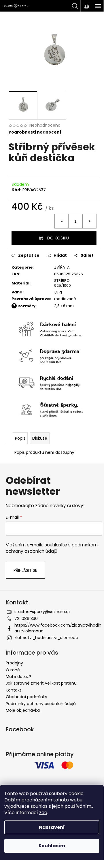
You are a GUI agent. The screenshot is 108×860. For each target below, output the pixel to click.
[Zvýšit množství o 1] (89, 221)
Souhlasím (52, 845)
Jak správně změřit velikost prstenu (41, 683)
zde (43, 812)
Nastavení (52, 827)
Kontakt (13, 690)
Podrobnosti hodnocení (35, 132)
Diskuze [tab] (39, 438)
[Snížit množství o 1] (62, 221)
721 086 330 (26, 618)
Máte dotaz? (18, 676)
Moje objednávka (23, 710)
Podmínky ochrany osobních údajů (41, 704)
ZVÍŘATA (62, 267)
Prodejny (14, 663)
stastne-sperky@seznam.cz (42, 611)
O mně (13, 670)
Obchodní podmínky (26, 697)
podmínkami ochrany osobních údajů (52, 548)
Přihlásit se (25, 570)
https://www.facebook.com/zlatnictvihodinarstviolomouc (57, 628)
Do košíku (58, 238)
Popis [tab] (20, 438)
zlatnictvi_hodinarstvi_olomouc (46, 637)
